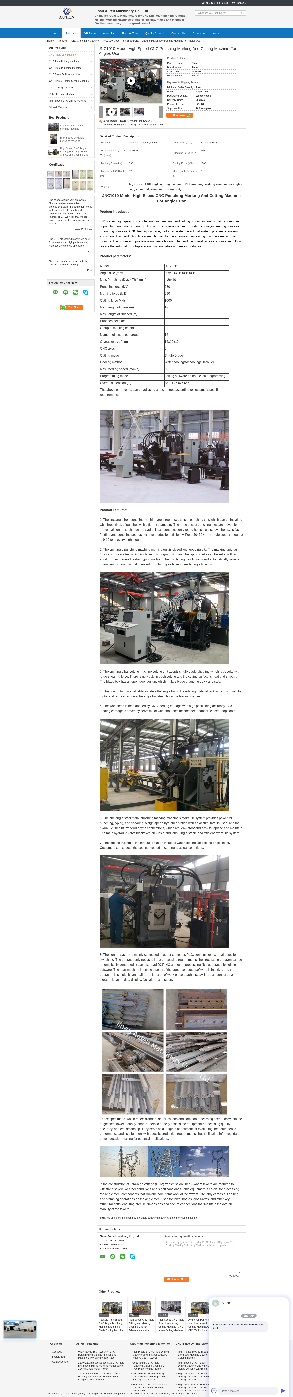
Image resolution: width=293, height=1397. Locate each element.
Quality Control (154, 33)
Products (71, 33)
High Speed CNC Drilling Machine (67, 100)
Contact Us (178, 33)
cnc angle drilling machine (120, 1217)
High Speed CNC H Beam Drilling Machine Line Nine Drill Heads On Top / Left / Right (195, 1365)
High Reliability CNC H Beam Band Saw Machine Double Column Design (194, 1354)
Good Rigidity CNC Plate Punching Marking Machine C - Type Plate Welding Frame (149, 1365)
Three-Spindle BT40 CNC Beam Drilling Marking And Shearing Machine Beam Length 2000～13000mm (99, 1376)
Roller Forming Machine (62, 94)
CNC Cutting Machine (61, 87)
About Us (109, 33)
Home (54, 33)
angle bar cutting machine (183, 1217)
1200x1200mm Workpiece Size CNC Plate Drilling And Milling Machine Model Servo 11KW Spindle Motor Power (101, 1365)
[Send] (283, 1390)
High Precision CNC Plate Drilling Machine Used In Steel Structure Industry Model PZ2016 (150, 1354)
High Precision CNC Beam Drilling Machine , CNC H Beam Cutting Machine (195, 1376)
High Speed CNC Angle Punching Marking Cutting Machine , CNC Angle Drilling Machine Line (171, 1326)
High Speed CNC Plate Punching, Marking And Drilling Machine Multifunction (150, 1387)
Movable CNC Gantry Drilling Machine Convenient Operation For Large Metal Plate (149, 1376)
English (240, 3)
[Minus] (283, 1303)
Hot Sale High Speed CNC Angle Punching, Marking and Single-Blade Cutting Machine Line (111, 1326)
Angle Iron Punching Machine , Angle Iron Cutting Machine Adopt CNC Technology (200, 1325)
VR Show (90, 33)
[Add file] (214, 1390)
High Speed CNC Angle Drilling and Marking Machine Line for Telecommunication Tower (141, 1326)
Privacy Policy (54, 1393)
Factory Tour (130, 33)
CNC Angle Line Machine (85, 40)
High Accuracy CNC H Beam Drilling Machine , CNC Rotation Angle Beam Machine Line (195, 1387)
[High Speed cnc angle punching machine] (53, 139)
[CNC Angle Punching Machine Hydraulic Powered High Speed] (131, 81)
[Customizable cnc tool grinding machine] (53, 126)
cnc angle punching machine (152, 1217)
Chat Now (199, 33)
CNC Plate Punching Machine (65, 68)
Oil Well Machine (58, 107)
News (215, 33)
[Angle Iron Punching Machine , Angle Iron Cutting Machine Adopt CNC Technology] (201, 1308)
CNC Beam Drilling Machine (64, 74)
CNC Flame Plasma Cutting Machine (69, 81)
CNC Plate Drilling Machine (64, 61)
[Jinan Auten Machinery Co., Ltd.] (69, 13)
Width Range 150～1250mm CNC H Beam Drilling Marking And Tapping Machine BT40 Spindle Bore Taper (97, 1354)
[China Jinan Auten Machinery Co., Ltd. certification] (59, 180)
